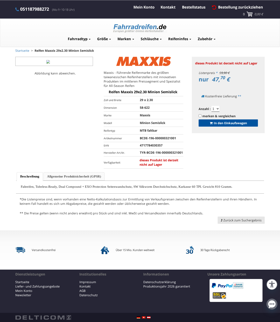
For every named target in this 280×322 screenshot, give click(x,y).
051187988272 (34, 9)
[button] (271, 284)
